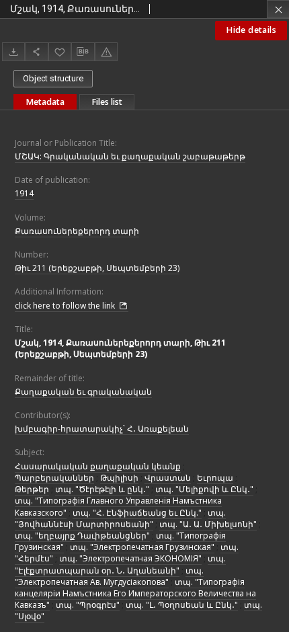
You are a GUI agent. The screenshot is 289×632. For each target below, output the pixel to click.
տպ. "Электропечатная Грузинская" (142, 547)
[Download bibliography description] (82, 51)
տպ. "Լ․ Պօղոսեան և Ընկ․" (182, 604)
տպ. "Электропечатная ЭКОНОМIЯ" (130, 558)
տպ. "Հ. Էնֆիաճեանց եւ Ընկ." (137, 512)
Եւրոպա (215, 477)
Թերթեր (32, 489)
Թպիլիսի (119, 477)
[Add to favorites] (59, 51)
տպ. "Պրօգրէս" (88, 604)
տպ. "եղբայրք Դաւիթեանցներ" (82, 535)
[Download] (13, 51)
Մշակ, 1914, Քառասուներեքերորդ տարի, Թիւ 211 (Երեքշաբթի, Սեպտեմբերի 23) (120, 348)
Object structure (53, 78)
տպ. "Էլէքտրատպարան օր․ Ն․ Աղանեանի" (120, 564)
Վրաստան (167, 477)
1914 (24, 193)
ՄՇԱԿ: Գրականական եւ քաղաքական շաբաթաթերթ (130, 156)
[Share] (36, 51)
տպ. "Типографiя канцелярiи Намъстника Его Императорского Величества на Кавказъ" (135, 593)
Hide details (251, 30)
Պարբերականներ (54, 477)
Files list (106, 102)
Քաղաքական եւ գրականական (83, 391)
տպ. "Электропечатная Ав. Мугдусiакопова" (109, 576)
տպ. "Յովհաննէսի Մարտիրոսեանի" (120, 518)
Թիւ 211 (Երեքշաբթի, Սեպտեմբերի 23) (97, 268)
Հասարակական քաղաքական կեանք (98, 466)
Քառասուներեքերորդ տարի (77, 231)
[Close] (278, 9)
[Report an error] (106, 51)
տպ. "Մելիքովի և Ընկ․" (204, 489)
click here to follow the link (66, 305)
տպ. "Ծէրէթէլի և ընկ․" (102, 489)
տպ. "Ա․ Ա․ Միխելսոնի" (208, 524)
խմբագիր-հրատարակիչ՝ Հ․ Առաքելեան (102, 428)
